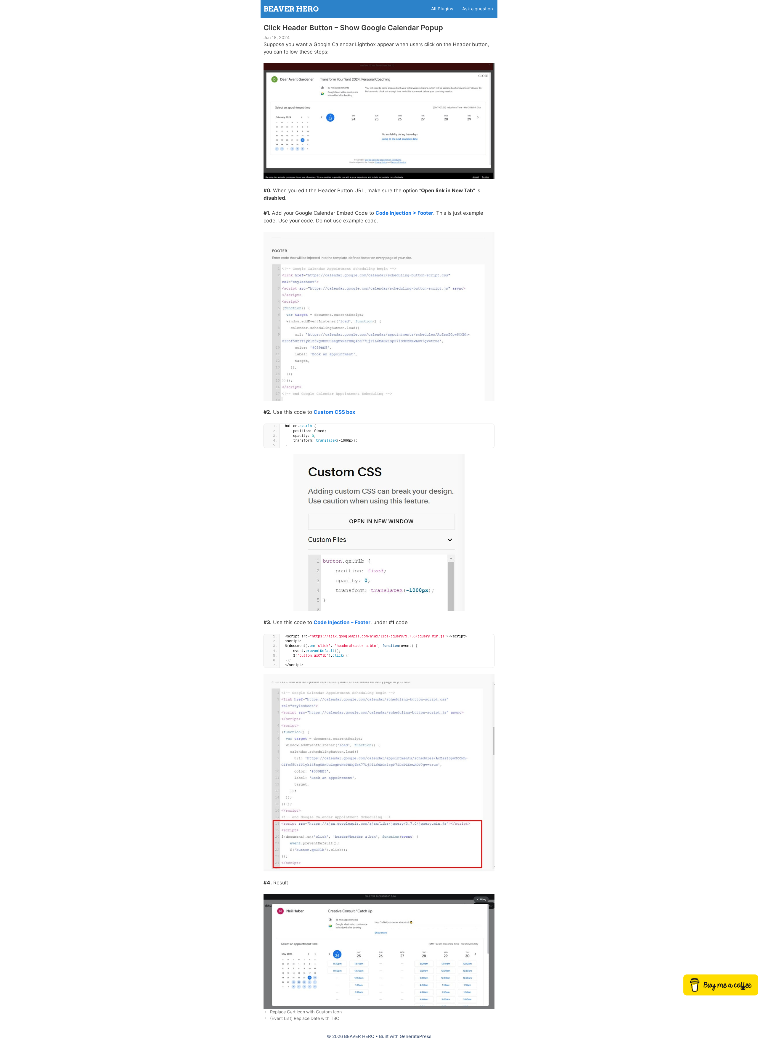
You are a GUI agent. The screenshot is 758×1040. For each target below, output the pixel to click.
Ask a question (477, 9)
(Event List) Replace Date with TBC (304, 1018)
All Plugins (442, 9)
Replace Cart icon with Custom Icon (306, 1011)
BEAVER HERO (291, 8)
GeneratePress (415, 1036)
